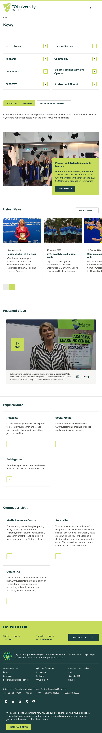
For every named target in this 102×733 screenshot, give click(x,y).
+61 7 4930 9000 (44, 639)
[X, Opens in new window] (27, 701)
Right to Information (45, 668)
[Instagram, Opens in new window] (13, 701)
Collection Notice (10, 668)
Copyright (7, 676)
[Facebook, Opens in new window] (6, 701)
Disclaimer (40, 676)
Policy (70, 672)
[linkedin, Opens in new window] (20, 701)
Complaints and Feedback (79, 668)
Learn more (42, 719)
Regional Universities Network (16, 680)
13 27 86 (7, 639)
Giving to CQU (74, 676)
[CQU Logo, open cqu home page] (19, 8)
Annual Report (42, 680)
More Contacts (81, 637)
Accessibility (41, 672)
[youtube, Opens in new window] (34, 701)
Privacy (6, 672)
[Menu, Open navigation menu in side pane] (96, 8)
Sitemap (72, 680)
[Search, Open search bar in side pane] (91, 8)
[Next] (12, 287)
